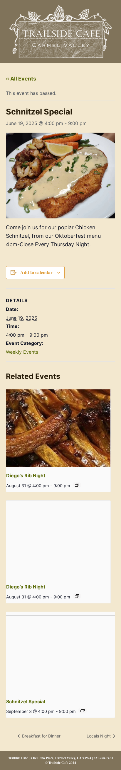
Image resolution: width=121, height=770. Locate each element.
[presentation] (58, 428)
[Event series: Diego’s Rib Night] (77, 485)
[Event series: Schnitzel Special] (82, 710)
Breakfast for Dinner (40, 735)
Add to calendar (36, 272)
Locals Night (99, 735)
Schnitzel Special (25, 701)
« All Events (21, 79)
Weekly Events (22, 352)
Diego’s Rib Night (25, 475)
